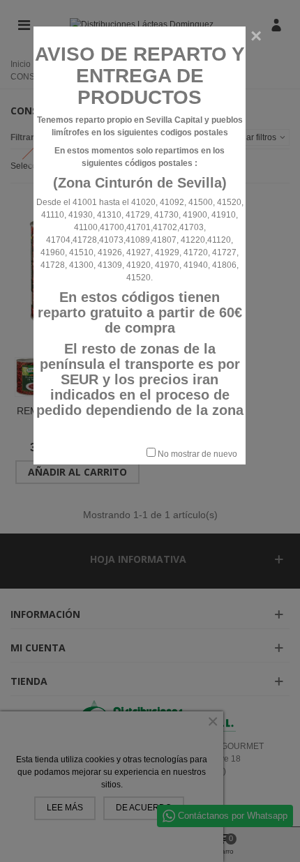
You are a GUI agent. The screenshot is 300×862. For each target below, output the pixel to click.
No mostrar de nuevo (196, 454)
